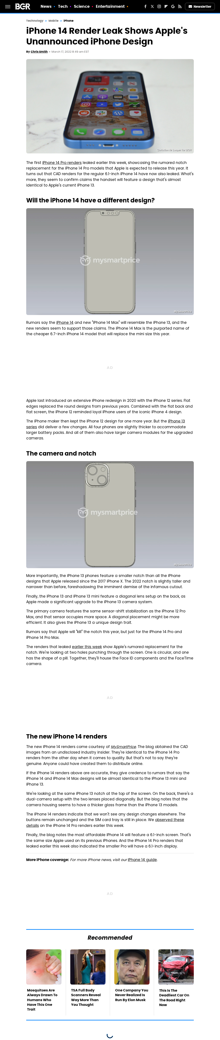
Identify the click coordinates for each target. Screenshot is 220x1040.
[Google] (173, 6)
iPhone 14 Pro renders (62, 163)
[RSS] (180, 6)
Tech (63, 6)
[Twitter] (152, 6)
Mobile (53, 21)
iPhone (69, 21)
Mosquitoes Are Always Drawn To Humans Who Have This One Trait (42, 1000)
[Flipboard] (166, 6)
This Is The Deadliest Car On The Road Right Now (174, 997)
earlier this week (87, 647)
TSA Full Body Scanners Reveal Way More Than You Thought (86, 997)
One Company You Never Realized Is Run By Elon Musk (131, 995)
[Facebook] (145, 6)
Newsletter (202, 7)
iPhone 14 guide (142, 860)
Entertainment (110, 6)
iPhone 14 (64, 323)
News (46, 6)
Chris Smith (39, 52)
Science (82, 6)
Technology (34, 21)
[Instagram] (159, 6)
